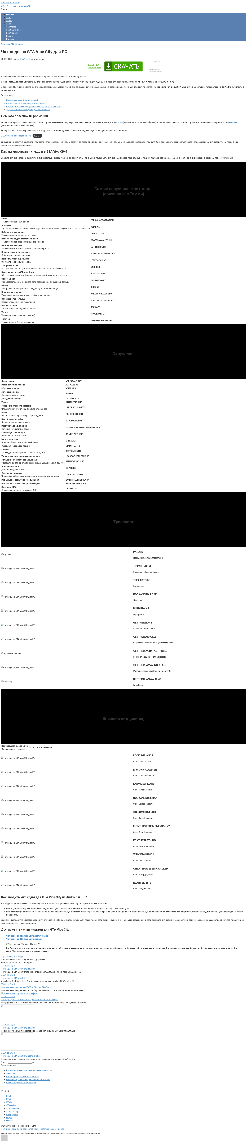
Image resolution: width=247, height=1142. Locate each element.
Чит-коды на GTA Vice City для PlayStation (27, 936)
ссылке (233, 122)
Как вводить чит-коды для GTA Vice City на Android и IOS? (33, 106)
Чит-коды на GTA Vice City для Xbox (24, 939)
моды (9, 1121)
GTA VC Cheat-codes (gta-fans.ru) (16, 136)
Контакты (11, 39)
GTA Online (11, 27)
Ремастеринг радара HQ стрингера (22, 1076)
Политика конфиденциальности (16, 1129)
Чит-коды (18, 956)
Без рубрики (12, 1114)
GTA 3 (8, 17)
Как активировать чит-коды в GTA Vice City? (27, 103)
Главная (10, 14)
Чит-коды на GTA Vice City (13, 978)
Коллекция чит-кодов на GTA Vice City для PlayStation (26, 987)
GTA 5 (8, 23)
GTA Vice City (12, 33)
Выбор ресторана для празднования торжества (29, 1070)
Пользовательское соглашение (48, 1129)
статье (119, 122)
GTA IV (9, 20)
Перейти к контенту (10, 2)
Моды (9, 1117)
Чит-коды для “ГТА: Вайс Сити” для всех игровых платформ (29, 999)
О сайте (9, 36)
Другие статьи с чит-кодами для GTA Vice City (28, 109)
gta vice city (8, 956)
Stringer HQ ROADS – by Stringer (21, 1082)
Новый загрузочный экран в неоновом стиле (28, 1079)
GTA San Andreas (14, 30)
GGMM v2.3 (11, 1073)
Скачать (37, 136)
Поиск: (4, 9)
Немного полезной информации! (22, 100)
